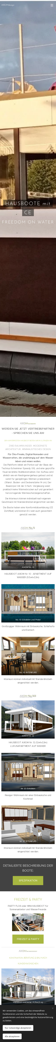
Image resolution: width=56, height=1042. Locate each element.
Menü (52, 5)
